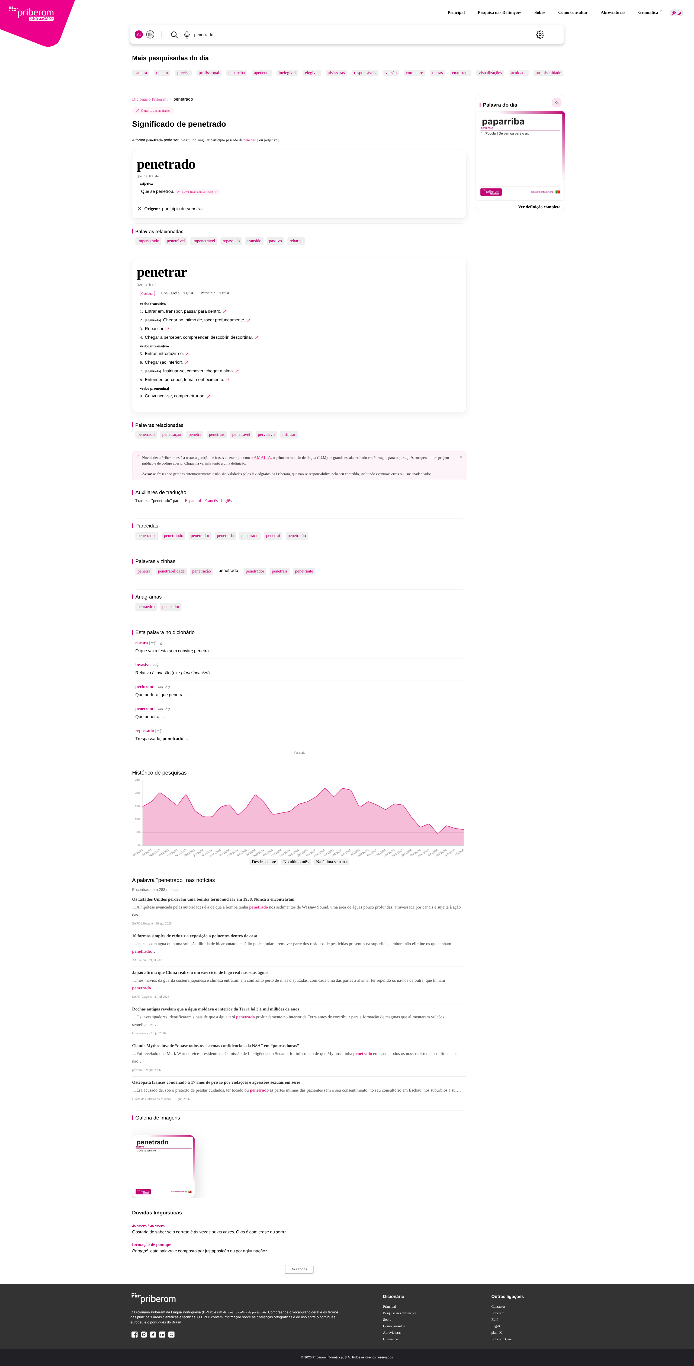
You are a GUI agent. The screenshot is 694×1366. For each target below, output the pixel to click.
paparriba (237, 73)
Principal (456, 12)
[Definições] (540, 34)
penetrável (176, 241)
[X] (171, 1337)
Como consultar (573, 12)
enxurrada (461, 73)
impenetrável (203, 241)
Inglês (226, 500)
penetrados (146, 535)
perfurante (145, 686)
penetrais (217, 434)
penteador (170, 606)
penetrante (304, 571)
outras (437, 73)
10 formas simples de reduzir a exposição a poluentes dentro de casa (194, 936)
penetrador (200, 535)
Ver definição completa (539, 207)
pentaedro (146, 606)
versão (391, 73)
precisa (183, 73)
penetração (171, 434)
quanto (162, 73)
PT (138, 35)
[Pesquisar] (174, 34)
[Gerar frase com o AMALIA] (224, 311)
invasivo (142, 665)
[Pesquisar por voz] (186, 34)
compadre (414, 73)
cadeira (140, 73)
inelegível (287, 73)
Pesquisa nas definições (399, 1313)
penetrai (273, 535)
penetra (195, 434)
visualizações (490, 73)
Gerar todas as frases (155, 110)
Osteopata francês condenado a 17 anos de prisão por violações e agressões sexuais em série (216, 1082)
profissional (209, 73)
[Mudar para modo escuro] (676, 12)
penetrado (146, 434)
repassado (231, 241)
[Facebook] (134, 1337)
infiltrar (288, 434)
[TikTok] (153, 1337)
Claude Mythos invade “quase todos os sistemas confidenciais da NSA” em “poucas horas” (215, 1046)
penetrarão (297, 535)
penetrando (173, 535)
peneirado (249, 535)
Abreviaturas (613, 12)
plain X (496, 1332)
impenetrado (148, 241)
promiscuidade (548, 73)
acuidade (518, 73)
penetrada (225, 535)
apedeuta (261, 73)
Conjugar (147, 293)
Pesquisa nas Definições (499, 12)
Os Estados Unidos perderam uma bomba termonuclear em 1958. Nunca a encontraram (213, 899)
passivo (275, 241)
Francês (211, 500)
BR (150, 35)
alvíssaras (336, 73)
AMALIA (262, 457)
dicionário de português (244, 1312)
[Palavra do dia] (557, 102)
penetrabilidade (171, 571)
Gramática (648, 12)
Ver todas (299, 1269)
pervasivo (266, 434)
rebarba (296, 241)
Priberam (497, 1313)
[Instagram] (144, 1337)
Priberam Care (501, 1339)
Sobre (539, 12)
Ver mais (299, 752)
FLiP (494, 1319)
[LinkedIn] (162, 1337)
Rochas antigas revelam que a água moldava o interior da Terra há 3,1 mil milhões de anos (215, 1009)
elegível (312, 73)
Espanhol (193, 500)
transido (255, 241)
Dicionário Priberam (150, 99)
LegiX (495, 1326)
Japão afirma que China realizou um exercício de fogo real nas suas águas (200, 972)
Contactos (498, 1306)
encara (141, 643)
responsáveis (365, 73)
